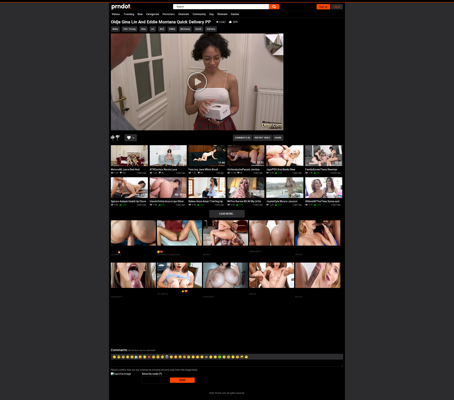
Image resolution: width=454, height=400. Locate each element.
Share (278, 138)
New (140, 14)
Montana (185, 29)
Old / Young (129, 29)
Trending (128, 14)
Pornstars (169, 14)
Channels (183, 14)
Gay (211, 14)
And (162, 29)
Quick (198, 29)
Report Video (262, 138)
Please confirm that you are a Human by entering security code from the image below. (154, 370)
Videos (116, 14)
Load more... (227, 213)
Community (199, 14)
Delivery (211, 29)
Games (235, 14)
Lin (152, 29)
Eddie (172, 29)
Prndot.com (220, 393)
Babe (115, 29)
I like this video (113, 137)
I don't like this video (117, 137)
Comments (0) (242, 138)
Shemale (222, 14)
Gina (143, 29)
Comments (119, 350)
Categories (152, 14)
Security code (150, 373)
